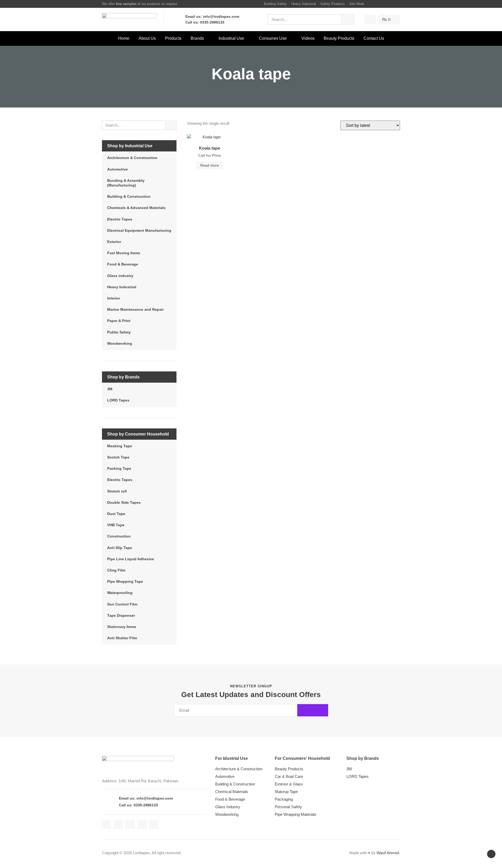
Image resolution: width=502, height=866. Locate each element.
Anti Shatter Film (122, 638)
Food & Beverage (122, 264)
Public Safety (119, 332)
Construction (119, 536)
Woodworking (119, 343)
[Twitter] (378, 4)
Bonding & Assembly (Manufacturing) (126, 182)
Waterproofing (120, 593)
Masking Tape (119, 446)
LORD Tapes (118, 400)
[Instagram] (384, 4)
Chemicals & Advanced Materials (136, 208)
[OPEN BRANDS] (207, 38)
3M (109, 389)
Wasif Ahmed (387, 853)
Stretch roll (117, 491)
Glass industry (120, 276)
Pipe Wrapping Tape (125, 581)
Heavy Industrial (121, 287)
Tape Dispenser (121, 615)
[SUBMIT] (312, 710)
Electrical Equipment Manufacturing (139, 230)
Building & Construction (129, 196)
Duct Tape (116, 514)
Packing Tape (119, 468)
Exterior (114, 242)
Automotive (117, 169)
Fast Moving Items (123, 253)
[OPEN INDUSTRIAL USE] (248, 38)
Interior (113, 298)
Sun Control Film (122, 604)
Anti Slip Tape (119, 548)
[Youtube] (391, 4)
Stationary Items (121, 627)
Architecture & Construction (132, 158)
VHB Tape (115, 525)
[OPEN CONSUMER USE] (290, 38)
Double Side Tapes (124, 502)
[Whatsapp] (397, 4)
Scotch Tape (118, 457)
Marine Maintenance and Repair (135, 309)
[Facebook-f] (372, 4)
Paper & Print (118, 321)
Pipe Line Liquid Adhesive (130, 559)
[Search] (347, 19)
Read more (209, 165)
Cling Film (116, 570)
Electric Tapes (119, 219)
